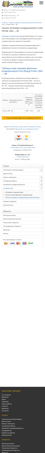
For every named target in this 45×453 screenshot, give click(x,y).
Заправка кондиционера (11, 36)
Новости (5, 406)
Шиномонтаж (8, 205)
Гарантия (5, 402)
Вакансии (5, 397)
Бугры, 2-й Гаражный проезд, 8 (14, 10)
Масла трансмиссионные (12, 219)
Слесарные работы (10, 181)
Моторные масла (9, 215)
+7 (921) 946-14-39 (9, 12)
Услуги (5, 415)
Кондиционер (8, 188)
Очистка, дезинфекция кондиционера (18, 195)
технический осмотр (16, 127)
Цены (4, 399)
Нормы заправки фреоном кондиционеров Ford (23, 118)
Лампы (5, 233)
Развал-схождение (9, 201)
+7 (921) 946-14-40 (29, 148)
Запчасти (6, 440)
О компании (6, 395)
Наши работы (7, 404)
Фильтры (6, 230)
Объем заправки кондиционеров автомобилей (22, 197)
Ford (36, 36)
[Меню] (41, 3)
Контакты (5, 411)
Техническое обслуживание (13, 170)
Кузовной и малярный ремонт (14, 185)
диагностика (36, 127)
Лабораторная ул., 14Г (11, 15)
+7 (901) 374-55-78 (9, 18)
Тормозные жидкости (11, 222)
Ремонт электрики (9, 177)
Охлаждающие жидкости (12, 226)
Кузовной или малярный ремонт (27, 129)
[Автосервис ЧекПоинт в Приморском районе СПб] (18, 7)
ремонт (26, 127)
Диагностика (7, 174)
